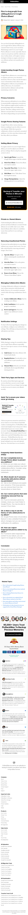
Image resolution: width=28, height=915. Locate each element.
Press (2, 788)
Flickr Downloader (5, 882)
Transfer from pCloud (5, 875)
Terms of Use (4, 781)
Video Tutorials (4, 833)
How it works (4, 813)
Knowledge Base (4, 839)
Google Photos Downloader (7, 880)
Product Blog (4, 822)
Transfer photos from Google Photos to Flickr (11, 895)
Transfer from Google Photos (7, 865)
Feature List (3, 818)
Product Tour (4, 815)
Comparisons (4, 801)
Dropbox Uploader (5, 852)
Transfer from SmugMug (6, 869)
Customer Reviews (5, 820)
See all (2, 905)
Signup (2, 807)
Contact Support (4, 786)
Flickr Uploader (4, 848)
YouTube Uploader (5, 858)
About (2, 779)
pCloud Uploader (4, 854)
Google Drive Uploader (6, 860)
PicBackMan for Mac (5, 796)
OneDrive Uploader (5, 856)
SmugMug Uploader (5, 850)
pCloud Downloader (5, 888)
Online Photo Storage (5, 800)
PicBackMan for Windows (6, 798)
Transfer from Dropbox (6, 871)
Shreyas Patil (6, 20)
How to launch (4, 832)
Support (3, 790)
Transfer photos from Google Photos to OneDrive (12, 901)
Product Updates (4, 803)
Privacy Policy (4, 783)
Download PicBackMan (14, 634)
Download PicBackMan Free (14, 202)
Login (2, 805)
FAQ (2, 835)
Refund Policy (4, 784)
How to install (4, 830)
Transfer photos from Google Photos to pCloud (11, 903)
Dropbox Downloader (5, 886)
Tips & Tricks (4, 837)
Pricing (2, 817)
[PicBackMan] (14, 1)
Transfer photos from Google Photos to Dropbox (12, 899)
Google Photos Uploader (6, 846)
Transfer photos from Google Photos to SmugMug (12, 897)
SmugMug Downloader (6, 884)
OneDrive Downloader (5, 890)
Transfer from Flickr (5, 867)
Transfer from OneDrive (6, 873)
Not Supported (4, 824)
